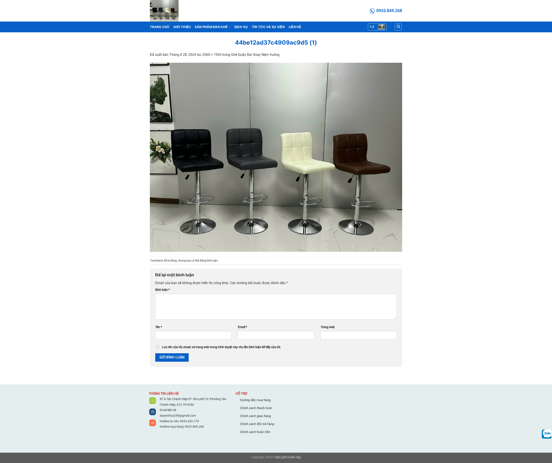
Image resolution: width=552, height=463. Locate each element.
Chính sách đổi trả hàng (257, 424)
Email (242, 327)
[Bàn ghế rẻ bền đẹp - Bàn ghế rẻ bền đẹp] (171, 11)
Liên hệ (295, 27)
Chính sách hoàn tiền (255, 432)
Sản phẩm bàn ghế (211, 27)
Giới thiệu (182, 27)
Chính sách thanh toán (256, 408)
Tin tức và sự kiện (268, 27)
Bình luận (162, 290)
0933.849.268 (194, 426)
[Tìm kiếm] (398, 26)
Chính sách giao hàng (255, 416)
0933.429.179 (189, 421)
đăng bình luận (209, 260)
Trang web (328, 327)
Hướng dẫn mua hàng (255, 400)
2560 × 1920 (211, 55)
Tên (158, 327)
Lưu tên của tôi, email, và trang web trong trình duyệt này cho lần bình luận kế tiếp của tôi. (221, 347)
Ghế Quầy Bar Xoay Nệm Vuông (255, 55)
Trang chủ (159, 27)
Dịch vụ (241, 27)
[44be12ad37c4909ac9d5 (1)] (276, 157)
